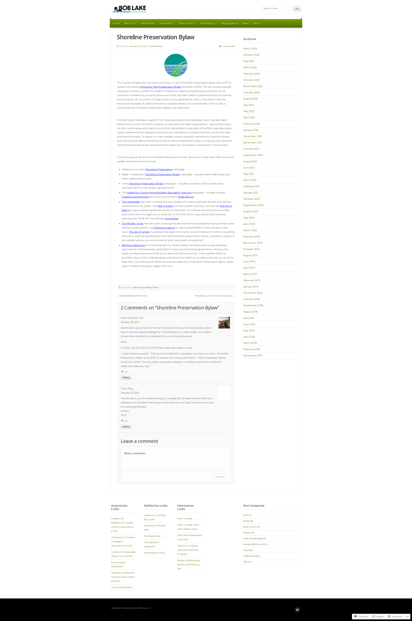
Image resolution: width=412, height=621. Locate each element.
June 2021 (249, 167)
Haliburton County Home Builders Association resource (159, 192)
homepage (171, 218)
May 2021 (248, 174)
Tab (245, 561)
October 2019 (251, 249)
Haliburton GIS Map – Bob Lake (155, 517)
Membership (148, 23)
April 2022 (249, 117)
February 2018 (251, 349)
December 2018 (252, 293)
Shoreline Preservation (159, 169)
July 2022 (248, 105)
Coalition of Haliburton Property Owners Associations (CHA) (122, 524)
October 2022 (251, 92)
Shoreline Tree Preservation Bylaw (161, 86)
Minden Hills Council (253, 544)
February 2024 (251, 73)
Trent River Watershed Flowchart (189, 537)
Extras (256, 23)
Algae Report (186, 196)
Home (116, 23)
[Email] (297, 610)
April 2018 (249, 336)
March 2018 (250, 343)
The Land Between (121, 587)
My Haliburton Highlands (151, 544)
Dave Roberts (155, 46)
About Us (129, 23)
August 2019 (250, 255)
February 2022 (251, 123)
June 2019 (249, 261)
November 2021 (252, 142)
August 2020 (250, 211)
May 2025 (248, 61)
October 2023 (251, 80)
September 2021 (253, 155)
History (247, 532)
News (246, 23)
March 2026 (250, 48)
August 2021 (250, 161)
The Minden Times (132, 223)
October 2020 (251, 199)
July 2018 (248, 318)
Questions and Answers (135, 196)
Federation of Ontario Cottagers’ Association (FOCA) (123, 541)
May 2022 (248, 111)
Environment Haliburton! (118, 564)
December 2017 (252, 355)
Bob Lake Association (129, 9)
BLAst (246, 521)
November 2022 (252, 86)
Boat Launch (186, 23)
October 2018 (251, 299)
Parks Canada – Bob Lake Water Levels (188, 526)
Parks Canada (184, 518)
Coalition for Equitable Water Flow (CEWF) (123, 554)
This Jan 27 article (139, 232)
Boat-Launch (250, 526)
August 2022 (250, 98)
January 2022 (250, 130)
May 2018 (248, 330)
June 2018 (249, 324)
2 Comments (228, 46)
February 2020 (251, 236)
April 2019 (249, 267)
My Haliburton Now (154, 552)
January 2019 (250, 286)
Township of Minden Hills (155, 527)
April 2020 (249, 224)
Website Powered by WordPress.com (130, 608)
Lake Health (165, 23)
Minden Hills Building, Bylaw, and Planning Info (189, 564)
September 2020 (253, 205)
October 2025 (251, 54)
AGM (245, 515)
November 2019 (252, 242)
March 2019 (250, 274)
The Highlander (131, 201)
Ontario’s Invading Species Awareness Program (188, 549)
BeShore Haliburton (133, 245)
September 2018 (253, 305)
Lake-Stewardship (142, 287)
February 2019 (251, 280)
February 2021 (251, 186)
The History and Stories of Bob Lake (213, 295)
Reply (126, 377)
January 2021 (250, 192)
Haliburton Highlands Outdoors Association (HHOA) (123, 576)
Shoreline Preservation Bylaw (162, 174)
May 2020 (249, 217)
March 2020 (250, 230)
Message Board (229, 23)
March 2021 (250, 180)
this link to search (164, 227)
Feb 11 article (165, 206)
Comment (220, 476)
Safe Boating (207, 23)
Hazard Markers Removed (133, 295)
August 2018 (250, 311)
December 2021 (252, 136)
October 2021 (251, 148)
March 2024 (250, 67)
